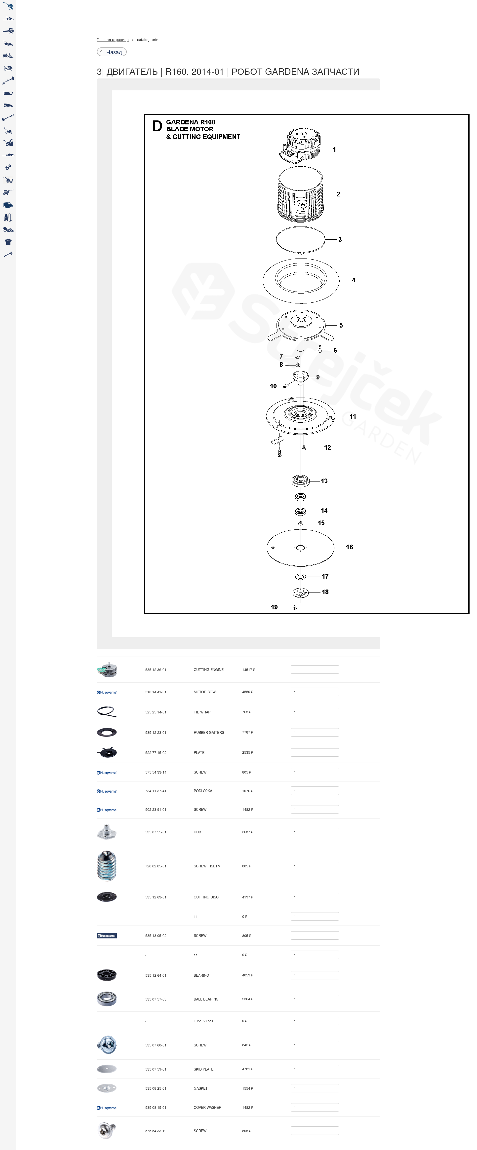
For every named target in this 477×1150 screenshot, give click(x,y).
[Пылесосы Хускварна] (8, 217)
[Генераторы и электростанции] (8, 180)
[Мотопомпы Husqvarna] (8, 205)
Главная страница (113, 39)
